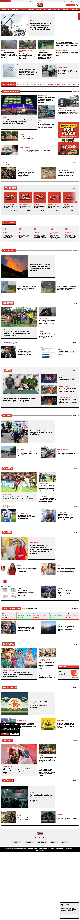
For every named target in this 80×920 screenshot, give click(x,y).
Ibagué (43, 84)
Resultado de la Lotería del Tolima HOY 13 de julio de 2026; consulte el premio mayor (26, 570)
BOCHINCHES (47, 9)
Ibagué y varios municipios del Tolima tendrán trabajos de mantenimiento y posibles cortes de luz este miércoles (40, 26)
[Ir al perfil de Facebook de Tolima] (35, 837)
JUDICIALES (15, 9)
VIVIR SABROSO (74, 9)
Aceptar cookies (68, 916)
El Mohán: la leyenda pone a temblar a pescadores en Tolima (27, 818)
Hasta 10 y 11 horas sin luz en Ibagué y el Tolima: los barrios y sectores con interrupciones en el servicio (17, 122)
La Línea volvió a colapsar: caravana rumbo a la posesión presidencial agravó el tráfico (67, 453)
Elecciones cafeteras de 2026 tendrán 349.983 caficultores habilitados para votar (26, 628)
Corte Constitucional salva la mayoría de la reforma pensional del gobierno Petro (66, 174)
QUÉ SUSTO (65, 9)
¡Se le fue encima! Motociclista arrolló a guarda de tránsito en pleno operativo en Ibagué (67, 54)
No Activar (14, 733)
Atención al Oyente (43, 848)
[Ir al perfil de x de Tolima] (39, 837)
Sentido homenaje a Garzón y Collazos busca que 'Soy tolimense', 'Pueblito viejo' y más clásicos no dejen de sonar (47, 665)
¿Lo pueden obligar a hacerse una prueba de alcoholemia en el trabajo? (66, 353)
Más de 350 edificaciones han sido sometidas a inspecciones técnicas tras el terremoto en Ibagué (47, 760)
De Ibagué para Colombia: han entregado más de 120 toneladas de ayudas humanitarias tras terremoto (68, 112)
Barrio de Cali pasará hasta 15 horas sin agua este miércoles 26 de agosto (23, 235)
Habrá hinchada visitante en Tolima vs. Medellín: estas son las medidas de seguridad (47, 499)
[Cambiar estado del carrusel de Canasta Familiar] (10, 1)
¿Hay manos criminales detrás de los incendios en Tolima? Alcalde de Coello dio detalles (9, 55)
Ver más (75, 91)
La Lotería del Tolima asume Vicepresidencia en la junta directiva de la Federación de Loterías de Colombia (67, 43)
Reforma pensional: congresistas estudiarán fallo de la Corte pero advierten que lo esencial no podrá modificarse (26, 174)
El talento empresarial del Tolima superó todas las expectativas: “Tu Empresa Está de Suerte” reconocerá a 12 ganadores (41, 549)
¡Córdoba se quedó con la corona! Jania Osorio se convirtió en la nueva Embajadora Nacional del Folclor (18, 674)
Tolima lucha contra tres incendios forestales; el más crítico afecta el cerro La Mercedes (26, 288)
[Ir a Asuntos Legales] (10, 343)
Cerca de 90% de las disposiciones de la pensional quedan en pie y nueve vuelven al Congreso (26, 593)
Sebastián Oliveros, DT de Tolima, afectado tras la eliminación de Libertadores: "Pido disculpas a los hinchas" (66, 517)
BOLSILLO (38, 9)
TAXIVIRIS (23, 9)
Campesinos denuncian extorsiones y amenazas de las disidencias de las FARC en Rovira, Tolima (47, 336)
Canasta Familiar (4, 1)
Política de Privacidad (32, 848)
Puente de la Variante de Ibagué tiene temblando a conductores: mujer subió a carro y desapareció (41, 798)
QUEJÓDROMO (5, 9)
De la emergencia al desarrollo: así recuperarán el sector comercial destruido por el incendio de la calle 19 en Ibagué (46, 126)
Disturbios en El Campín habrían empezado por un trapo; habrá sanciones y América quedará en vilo (68, 402)
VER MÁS (13, 210)
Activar (5, 733)
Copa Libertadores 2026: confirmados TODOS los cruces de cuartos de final (26, 516)
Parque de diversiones (55, 84)
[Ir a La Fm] (6, 163)
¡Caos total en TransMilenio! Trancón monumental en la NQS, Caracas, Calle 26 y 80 (70, 235)
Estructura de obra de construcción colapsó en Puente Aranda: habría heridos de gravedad (8, 235)
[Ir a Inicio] (40, 5)
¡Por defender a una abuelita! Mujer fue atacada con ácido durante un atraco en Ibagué (47, 322)
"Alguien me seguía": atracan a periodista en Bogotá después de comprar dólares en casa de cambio (68, 391)
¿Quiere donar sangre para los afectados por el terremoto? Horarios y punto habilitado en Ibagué (18, 771)
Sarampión (21, 84)
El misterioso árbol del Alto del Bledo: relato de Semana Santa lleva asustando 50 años (67, 818)
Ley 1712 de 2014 (40, 850)
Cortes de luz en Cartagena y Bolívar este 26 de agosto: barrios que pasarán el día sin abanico (40, 235)
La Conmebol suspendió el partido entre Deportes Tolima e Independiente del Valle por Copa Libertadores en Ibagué (47, 488)
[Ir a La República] (5, 582)
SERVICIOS (56, 9)
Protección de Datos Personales (56, 848)
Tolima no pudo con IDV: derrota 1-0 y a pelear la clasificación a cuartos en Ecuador (18, 498)
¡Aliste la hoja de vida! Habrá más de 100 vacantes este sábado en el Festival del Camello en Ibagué (66, 570)
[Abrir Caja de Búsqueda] (77, 5)
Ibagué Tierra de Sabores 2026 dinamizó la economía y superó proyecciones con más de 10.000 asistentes (66, 725)
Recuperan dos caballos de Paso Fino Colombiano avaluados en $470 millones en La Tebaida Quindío (18, 333)
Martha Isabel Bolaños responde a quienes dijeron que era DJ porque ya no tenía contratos (68, 379)
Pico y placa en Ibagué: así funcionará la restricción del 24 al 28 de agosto (67, 72)
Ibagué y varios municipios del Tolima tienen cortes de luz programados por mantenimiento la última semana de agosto (28, 72)
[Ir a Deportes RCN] (8, 506)
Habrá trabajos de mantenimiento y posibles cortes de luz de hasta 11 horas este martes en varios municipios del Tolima (45, 55)
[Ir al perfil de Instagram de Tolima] (44, 837)
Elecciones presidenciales (73, 84)
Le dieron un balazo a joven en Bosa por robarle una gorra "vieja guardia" (19, 399)
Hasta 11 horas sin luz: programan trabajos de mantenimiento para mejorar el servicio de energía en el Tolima (47, 772)
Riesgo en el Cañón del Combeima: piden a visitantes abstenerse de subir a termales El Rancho (66, 288)
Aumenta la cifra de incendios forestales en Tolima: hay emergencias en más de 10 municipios (46, 100)
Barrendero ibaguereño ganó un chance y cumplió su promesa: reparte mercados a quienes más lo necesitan (26, 725)
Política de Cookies (69, 913)
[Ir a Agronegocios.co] (29, 608)
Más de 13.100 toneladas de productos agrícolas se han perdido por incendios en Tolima (66, 629)
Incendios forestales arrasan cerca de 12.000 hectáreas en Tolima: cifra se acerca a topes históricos (40, 267)
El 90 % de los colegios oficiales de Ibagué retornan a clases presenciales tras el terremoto (35, 151)
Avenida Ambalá (33, 84)
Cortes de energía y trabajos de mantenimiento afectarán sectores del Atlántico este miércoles (55, 238)
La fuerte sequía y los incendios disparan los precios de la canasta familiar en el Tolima (27, 56)
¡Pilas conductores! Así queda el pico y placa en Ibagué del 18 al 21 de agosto (41, 432)
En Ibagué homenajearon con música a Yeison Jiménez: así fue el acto (47, 677)
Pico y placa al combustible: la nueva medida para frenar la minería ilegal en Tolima (27, 453)
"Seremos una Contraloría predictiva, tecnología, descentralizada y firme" (25, 353)
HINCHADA (31, 9)
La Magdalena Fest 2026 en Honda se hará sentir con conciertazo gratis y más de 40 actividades (40, 704)
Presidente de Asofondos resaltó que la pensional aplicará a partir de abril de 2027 (65, 593)
